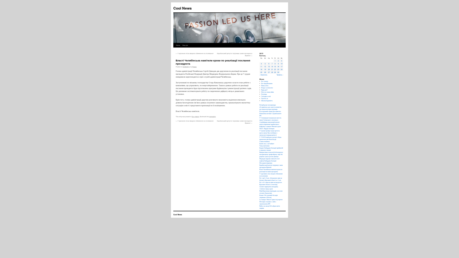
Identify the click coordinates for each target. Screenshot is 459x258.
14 (272, 66)
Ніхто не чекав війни (267, 92)
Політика (264, 94)
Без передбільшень (266, 83)
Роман (194, 67)
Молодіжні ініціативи (265, 163)
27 (269, 72)
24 (281, 69)
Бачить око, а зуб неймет (266, 144)
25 (261, 72)
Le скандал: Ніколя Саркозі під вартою (271, 199)
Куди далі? (264, 90)
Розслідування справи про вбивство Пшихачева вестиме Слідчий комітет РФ (270, 113)
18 (261, 69)
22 (275, 69)
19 (265, 69)
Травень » (280, 75)
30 (278, 72)
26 (265, 72)
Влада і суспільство (267, 88)
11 (261, 66)
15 (275, 66)
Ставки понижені (264, 141)
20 (269, 69)
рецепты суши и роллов (266, 156)
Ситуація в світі (266, 96)
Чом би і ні (264, 98)
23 (278, 69)
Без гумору (195, 117)
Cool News (182, 8)
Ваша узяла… (265, 85)
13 (269, 66)
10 (281, 64)
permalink (212, 117)
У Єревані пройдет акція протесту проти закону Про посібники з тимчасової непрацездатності (269, 133)
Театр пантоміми (264, 146)
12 (265, 66)
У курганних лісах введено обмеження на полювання (194, 53)
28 (272, 72)
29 (275, 72)
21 (272, 69)
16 (278, 66)
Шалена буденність (267, 101)
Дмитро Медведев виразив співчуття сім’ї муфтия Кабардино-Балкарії (269, 159)
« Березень (263, 75)
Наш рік (185, 45)
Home (178, 45)
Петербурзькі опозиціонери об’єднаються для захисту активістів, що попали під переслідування (270, 107)
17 (281, 66)
